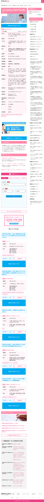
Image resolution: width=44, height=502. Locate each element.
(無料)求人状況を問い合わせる (14, 25)
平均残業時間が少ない (17, 463)
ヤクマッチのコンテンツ (35, 19)
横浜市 (14, 479)
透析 (14, 475)
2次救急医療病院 (21, 452)
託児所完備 (22, 469)
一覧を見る (39, 14)
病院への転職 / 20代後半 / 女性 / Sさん (36, 147)
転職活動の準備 (33, 51)
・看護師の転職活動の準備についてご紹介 (9, 423)
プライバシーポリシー (25, 495)
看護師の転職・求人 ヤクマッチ (6, 5)
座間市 (17, 482)
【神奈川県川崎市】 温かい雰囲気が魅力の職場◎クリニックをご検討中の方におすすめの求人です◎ (13, 235)
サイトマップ (40, 495)
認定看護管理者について (35, 191)
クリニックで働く (33, 26)
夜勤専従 (15, 449)
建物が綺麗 (15, 466)
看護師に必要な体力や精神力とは (36, 128)
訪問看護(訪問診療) (17, 459)
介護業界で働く (33, 31)
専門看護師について (34, 189)
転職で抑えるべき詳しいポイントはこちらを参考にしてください (13, 169)
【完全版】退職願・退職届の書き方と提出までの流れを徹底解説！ (36, 78)
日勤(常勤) (15, 446)
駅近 (14, 468)
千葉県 (17, 485)
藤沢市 (17, 481)
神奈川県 (21, 5)
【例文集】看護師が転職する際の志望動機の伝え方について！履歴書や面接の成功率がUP (36, 109)
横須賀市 (22, 479)
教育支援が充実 (21, 466)
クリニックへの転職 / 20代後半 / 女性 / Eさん (36, 155)
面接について (33, 56)
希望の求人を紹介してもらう (14, 263)
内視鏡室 (22, 474)
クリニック (15, 452)
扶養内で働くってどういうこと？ (36, 36)
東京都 (20, 485)
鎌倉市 (14, 481)
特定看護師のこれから (34, 171)
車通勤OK (23, 462)
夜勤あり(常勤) (21, 446)
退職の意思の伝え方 (34, 59)
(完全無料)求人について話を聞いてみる (14, 138)
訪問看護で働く (33, 29)
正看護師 (15, 443)
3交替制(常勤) (22, 448)
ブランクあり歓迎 (16, 469)
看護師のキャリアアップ (34, 125)
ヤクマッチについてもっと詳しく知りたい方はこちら (14, 211)
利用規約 (18, 495)
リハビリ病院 (19, 455)
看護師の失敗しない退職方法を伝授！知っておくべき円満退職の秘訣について (36, 83)
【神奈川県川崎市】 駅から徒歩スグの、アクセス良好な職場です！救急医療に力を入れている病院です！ (13, 273)
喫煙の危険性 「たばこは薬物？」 (35, 177)
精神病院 (15, 455)
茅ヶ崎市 (21, 481)
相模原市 (18, 479)
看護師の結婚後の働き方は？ (36, 135)
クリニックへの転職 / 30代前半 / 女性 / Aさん (36, 158)
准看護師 (19, 443)
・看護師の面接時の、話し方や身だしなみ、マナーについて (12, 428)
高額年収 (15, 462)
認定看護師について (34, 186)
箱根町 (20, 482)
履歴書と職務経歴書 (34, 54)
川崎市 (25, 5)
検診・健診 (17, 475)
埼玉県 (14, 485)
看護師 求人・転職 (16, 5)
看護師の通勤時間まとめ (35, 137)
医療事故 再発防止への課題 (36, 174)
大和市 (14, 482)
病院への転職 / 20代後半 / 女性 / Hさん (36, 151)
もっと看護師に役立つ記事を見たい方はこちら (14, 435)
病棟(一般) (17, 472)
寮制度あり (23, 465)
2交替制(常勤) (16, 448)
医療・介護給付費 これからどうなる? (36, 165)
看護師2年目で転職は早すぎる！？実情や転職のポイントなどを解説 (36, 73)
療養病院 (22, 453)
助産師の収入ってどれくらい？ (36, 44)
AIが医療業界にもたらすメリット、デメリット (36, 168)
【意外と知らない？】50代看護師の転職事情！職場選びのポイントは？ (36, 63)
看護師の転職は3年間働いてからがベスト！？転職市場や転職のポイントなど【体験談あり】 (36, 114)
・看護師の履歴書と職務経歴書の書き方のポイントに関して (13, 425)
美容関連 (22, 475)
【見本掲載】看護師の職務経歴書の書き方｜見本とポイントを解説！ (36, 93)
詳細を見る (20, 258)
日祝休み (19, 462)
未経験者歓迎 (18, 468)
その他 (14, 477)
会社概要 (13, 495)
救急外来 (15, 474)
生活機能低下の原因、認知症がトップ (36, 181)
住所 (3, 188)
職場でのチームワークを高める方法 (36, 132)
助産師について (33, 196)
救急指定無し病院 (16, 453)
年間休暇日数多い (16, 465)
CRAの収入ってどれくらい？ (35, 46)
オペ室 (18, 474)
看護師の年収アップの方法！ (35, 39)
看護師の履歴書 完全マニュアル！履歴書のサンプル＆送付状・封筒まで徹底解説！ (36, 68)
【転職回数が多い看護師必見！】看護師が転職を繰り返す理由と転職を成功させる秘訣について (36, 98)
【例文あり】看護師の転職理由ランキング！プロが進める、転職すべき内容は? (36, 104)
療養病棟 (22, 472)
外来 (14, 472)
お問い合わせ (34, 495)
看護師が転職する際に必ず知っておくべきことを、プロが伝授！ (36, 203)
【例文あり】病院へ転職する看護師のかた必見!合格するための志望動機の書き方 (36, 119)
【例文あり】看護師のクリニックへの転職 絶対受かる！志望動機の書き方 (36, 88)
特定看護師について (34, 194)
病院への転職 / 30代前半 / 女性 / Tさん (36, 143)
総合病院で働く (33, 24)
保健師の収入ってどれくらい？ (36, 41)
